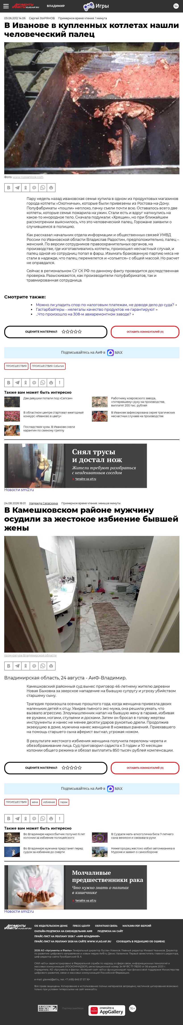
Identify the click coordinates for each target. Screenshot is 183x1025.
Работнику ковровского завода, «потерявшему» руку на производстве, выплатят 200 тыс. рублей (138, 402)
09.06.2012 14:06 (14, 18)
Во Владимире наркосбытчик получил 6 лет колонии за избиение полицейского (54, 835)
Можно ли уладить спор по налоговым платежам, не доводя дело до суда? (105, 305)
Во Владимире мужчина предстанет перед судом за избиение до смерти (53, 850)
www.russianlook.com (28, 177)
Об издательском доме (51, 925)
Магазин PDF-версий (137, 925)
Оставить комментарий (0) (145, 331)
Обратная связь (106, 925)
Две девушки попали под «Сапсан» (48, 398)
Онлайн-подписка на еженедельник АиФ (63, 931)
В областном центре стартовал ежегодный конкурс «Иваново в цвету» (53, 414)
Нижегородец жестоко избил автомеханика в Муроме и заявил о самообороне (143, 850)
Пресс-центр (81, 925)
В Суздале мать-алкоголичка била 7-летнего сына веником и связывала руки (142, 835)
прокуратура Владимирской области (30, 655)
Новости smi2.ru (19, 490)
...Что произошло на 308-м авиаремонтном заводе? (83, 314)
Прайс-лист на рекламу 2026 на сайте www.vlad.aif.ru (72, 941)
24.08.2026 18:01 (15, 503)
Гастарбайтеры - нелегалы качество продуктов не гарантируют (95, 309)
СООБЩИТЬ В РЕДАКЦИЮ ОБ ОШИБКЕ (140, 941)
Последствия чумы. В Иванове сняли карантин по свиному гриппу (49, 428)
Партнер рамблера (72, 1008)
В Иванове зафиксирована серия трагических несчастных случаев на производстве (143, 414)
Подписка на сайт (110, 931)
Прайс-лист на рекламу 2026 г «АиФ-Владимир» (67, 936)
